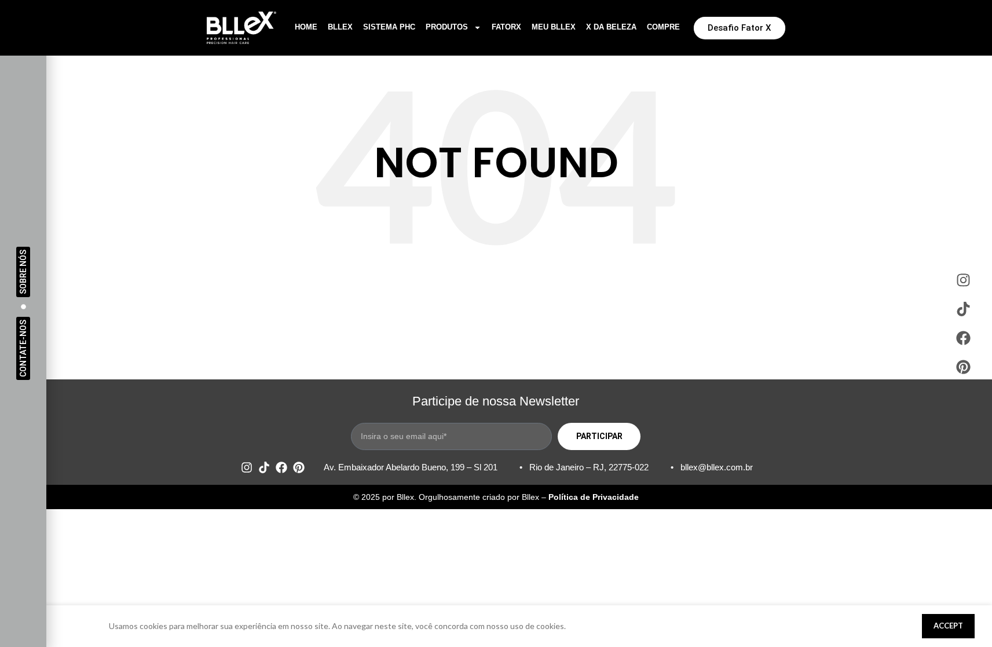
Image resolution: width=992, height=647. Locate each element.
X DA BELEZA (611, 27)
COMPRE (663, 27)
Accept (948, 625)
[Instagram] (246, 467)
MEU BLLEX (554, 27)
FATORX (506, 27)
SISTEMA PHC (389, 27)
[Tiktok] (264, 467)
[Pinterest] (298, 467)
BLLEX (340, 27)
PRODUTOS (447, 27)
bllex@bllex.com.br (716, 467)
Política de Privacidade (593, 497)
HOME (306, 27)
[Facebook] (281, 467)
